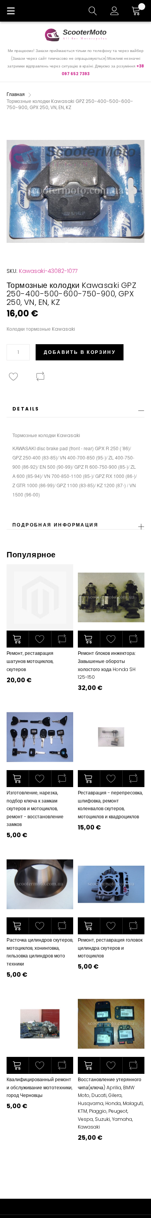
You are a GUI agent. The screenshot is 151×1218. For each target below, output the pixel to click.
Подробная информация (55, 525)
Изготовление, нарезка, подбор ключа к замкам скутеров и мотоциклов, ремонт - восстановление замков (35, 808)
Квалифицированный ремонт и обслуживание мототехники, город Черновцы (39, 1087)
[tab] (75, 411)
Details (25, 408)
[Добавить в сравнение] (62, 639)
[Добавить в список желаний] (40, 639)
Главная (16, 94)
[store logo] (75, 34)
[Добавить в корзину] (18, 639)
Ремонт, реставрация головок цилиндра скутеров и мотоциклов (110, 948)
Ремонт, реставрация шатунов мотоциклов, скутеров (30, 661)
